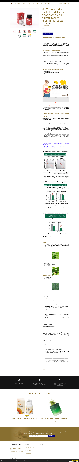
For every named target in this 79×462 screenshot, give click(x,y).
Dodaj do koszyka (48, 33)
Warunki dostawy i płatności (29, 445)
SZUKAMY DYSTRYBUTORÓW (29, 452)
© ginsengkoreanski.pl (13, 458)
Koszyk (64, 3)
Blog (45, 3)
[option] (24, 18)
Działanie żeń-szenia (18, 3)
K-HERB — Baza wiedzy (40, 3)
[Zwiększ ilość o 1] (48, 30)
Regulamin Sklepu (28, 450)
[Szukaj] (68, 3)
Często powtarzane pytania (29, 447)
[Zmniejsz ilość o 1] (43, 30)
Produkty (24, 3)
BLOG (26, 449)
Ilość (44, 28)
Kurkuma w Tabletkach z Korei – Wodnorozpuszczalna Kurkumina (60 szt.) (24, 418)
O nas (48, 3)
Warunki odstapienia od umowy (30, 455)
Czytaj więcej (56, 460)
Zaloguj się (60, 3)
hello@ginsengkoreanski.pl (44, 447)
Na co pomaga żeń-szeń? (31, 3)
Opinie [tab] (44, 369)
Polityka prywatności (28, 453)
